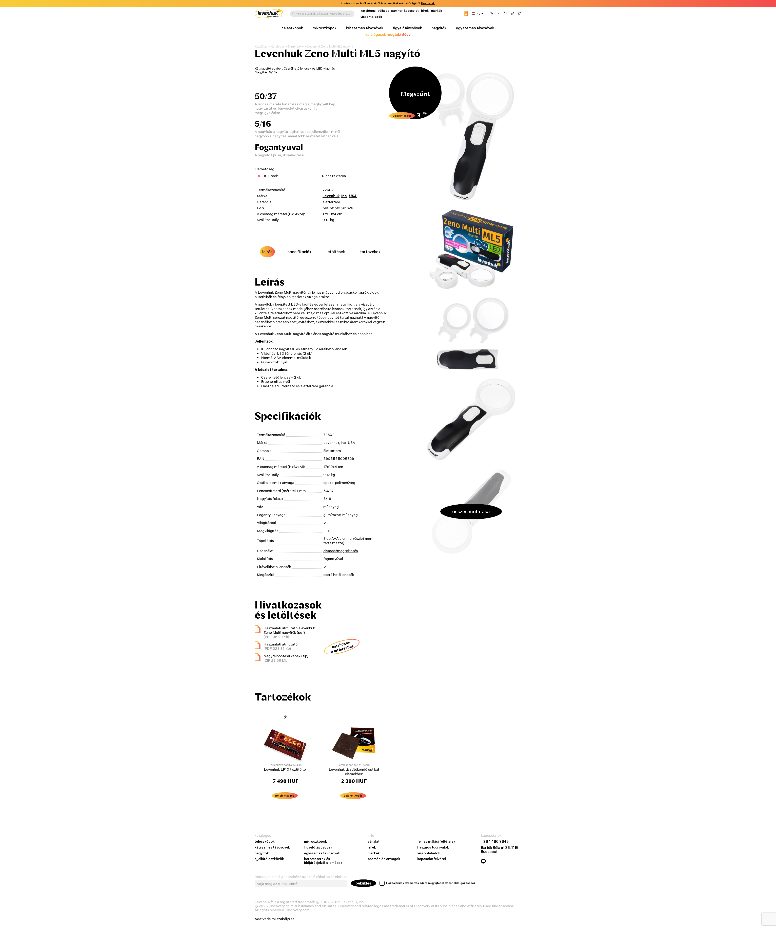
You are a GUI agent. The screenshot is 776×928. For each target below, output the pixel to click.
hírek (425, 11)
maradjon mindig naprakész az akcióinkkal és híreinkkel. (301, 877)
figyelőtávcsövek (407, 28)
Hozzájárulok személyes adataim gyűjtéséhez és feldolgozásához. (431, 883)
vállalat (383, 11)
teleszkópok (292, 28)
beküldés (363, 883)
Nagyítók (294, 46)
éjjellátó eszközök (269, 859)
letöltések (336, 251)
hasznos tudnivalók (433, 847)
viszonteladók (371, 17)
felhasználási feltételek (436, 841)
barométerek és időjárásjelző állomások (323, 861)
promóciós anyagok (384, 859)
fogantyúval (333, 558)
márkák (436, 11)
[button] (491, 13)
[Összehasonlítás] (504, 13)
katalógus (368, 11)
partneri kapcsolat (405, 11)
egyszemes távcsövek (475, 28)
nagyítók (439, 28)
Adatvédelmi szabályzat (274, 919)
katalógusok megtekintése (388, 34)
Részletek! (428, 3)
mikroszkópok (324, 28)
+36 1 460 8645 (495, 842)
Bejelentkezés (401, 115)
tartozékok (370, 251)
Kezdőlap (261, 46)
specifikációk (299, 251)
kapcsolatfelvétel (431, 859)
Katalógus (278, 46)
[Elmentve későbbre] (498, 13)
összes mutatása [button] (471, 511)
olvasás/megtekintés (340, 550)
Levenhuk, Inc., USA (340, 196)
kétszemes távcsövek (364, 28)
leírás (267, 251)
